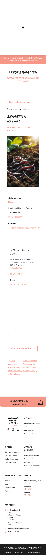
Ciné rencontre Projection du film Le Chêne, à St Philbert (15, 367)
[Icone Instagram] (13, 429)
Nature (11, 202)
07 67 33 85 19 (15, 217)
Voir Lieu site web (18, 284)
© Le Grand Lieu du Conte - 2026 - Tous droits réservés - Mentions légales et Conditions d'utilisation (23, 548)
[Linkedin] (18, 429)
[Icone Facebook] (8, 429)
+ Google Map (16, 268)
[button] (23, 27)
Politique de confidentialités (14, 552)
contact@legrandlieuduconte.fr (24, 228)
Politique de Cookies (34, 552)
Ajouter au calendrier (22, 348)
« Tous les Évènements (18, 102)
